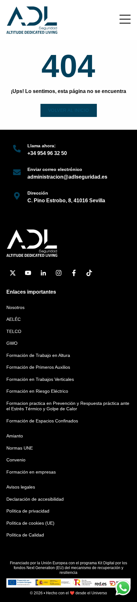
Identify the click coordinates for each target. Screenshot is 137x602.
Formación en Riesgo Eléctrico (37, 391)
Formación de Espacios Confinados (42, 420)
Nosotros (15, 307)
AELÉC (13, 319)
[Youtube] (28, 272)
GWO (12, 343)
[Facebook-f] (74, 272)
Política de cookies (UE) (30, 523)
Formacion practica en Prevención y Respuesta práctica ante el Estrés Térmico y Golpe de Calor (67, 406)
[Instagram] (58, 272)
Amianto (14, 435)
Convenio (15, 459)
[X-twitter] (12, 272)
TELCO (13, 331)
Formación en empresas (31, 472)
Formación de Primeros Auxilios (38, 367)
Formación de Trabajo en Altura (38, 355)
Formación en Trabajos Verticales (40, 379)
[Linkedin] (43, 272)
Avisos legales (20, 487)
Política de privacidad (27, 510)
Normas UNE (19, 448)
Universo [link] (99, 593)
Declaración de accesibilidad (35, 499)
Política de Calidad (25, 534)
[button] (125, 19)
